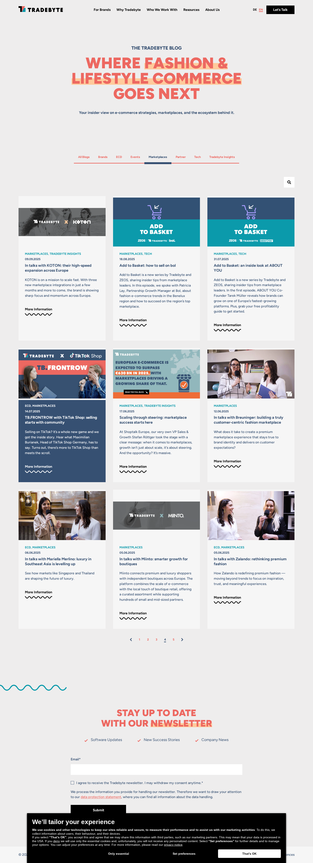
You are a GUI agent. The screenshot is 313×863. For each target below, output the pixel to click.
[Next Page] (182, 639)
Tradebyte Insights (222, 157)
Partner (181, 157)
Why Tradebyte (128, 10)
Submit (98, 810)
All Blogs (84, 157)
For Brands (102, 10)
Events (136, 157)
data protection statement (101, 797)
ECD (121, 157)
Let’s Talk (280, 10)
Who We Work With (162, 10)
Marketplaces (157, 157)
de (255, 9)
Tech (199, 157)
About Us (212, 10)
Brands (103, 157)
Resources (191, 10)
